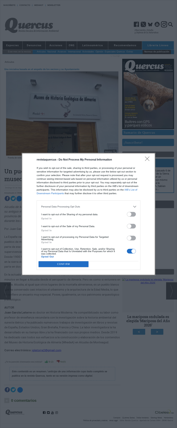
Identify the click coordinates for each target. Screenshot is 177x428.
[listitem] (88, 206)
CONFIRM (63, 264)
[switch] (131, 214)
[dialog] (88, 214)
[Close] (148, 160)
